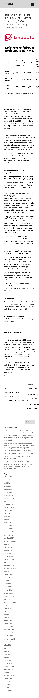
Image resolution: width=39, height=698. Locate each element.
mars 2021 (7, 657)
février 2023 (8, 590)
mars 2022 (8, 621)
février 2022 (8, 624)
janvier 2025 (8, 529)
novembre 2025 (9, 501)
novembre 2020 (9, 670)
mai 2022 (7, 614)
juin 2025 (7, 514)
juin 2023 (7, 578)
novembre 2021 (9, 633)
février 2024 (8, 553)
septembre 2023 (10, 569)
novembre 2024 (10, 535)
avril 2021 (7, 654)
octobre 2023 (9, 566)
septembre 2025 (10, 507)
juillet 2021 (7, 645)
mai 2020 (7, 685)
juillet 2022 (8, 608)
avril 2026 (7, 486)
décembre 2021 (9, 630)
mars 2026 (8, 489)
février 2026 (8, 492)
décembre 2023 (10, 559)
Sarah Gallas (11, 25)
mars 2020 (8, 691)
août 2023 (7, 572)
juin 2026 (7, 480)
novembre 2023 (9, 563)
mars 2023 (8, 587)
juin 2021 (7, 648)
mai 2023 (7, 581)
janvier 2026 (8, 495)
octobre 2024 (9, 538)
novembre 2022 (9, 599)
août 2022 (7, 605)
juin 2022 (7, 612)
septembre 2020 (10, 676)
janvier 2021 (8, 663)
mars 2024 (8, 550)
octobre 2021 (9, 636)
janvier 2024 (8, 556)
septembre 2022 (10, 602)
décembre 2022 (10, 596)
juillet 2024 (8, 547)
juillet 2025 (8, 511)
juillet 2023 (8, 575)
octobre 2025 (9, 504)
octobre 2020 (9, 673)
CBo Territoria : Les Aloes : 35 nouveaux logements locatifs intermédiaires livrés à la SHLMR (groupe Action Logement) (19, 445)
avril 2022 (7, 618)
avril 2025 (7, 520)
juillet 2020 (8, 679)
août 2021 (7, 642)
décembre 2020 (10, 667)
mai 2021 (7, 651)
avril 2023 (7, 584)
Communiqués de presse (13, 27)
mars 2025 (8, 523)
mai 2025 (7, 517)
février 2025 (8, 526)
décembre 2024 (10, 532)
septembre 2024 (10, 541)
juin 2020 (7, 682)
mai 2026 (7, 483)
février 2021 (8, 660)
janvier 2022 (8, 627)
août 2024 (8, 544)
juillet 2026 (8, 477)
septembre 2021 (10, 639)
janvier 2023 (8, 593)
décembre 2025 (10, 498)
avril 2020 (7, 688)
